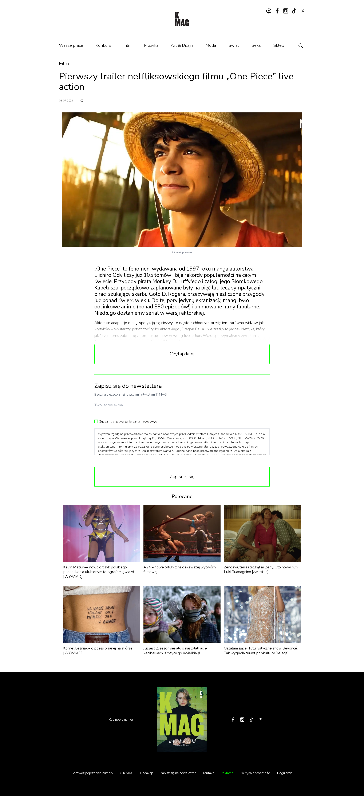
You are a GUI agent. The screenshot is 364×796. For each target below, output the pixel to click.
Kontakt (208, 773)
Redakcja (147, 773)
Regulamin (284, 773)
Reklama (227, 773)
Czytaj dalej (182, 354)
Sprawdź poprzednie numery (92, 773)
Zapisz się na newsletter (178, 773)
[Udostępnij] (81, 101)
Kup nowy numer (121, 719)
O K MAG (127, 773)
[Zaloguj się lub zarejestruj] (268, 10)
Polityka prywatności (255, 773)
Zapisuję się (182, 476)
